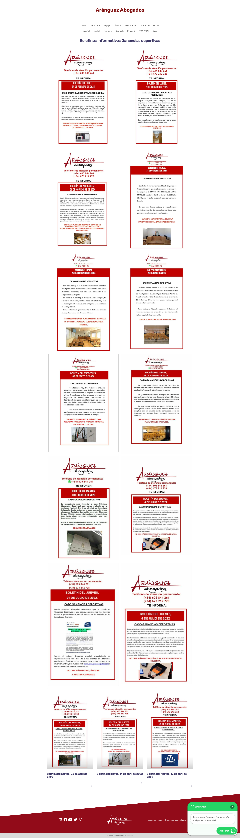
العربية (155, 31)
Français (108, 31)
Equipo (107, 25)
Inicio (84, 25)
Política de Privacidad (156, 820)
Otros (156, 25)
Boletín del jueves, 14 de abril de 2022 (120, 773)
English (97, 31)
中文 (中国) (144, 31)
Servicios (95, 25)
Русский (131, 31)
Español (86, 31)
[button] (232, 807)
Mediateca (130, 25)
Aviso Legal (186, 820)
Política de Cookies (173, 820)
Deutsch (120, 31)
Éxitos (118, 25)
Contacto (145, 25)
